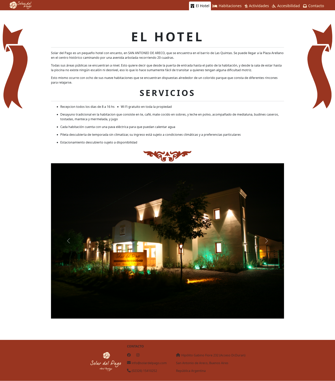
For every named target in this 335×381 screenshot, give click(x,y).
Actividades (259, 5)
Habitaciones (230, 5)
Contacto (316, 5)
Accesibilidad (288, 5)
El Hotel (202, 5)
